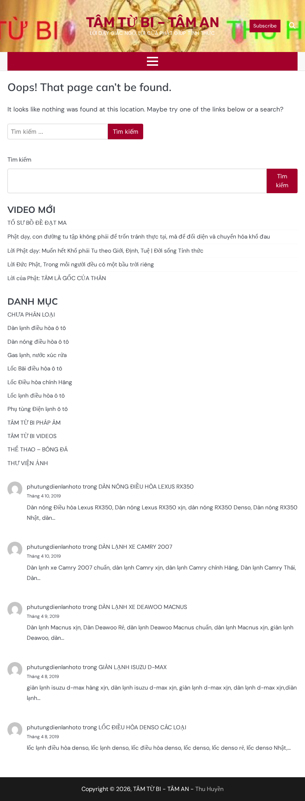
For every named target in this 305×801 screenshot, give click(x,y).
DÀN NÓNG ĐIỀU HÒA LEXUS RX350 (146, 486)
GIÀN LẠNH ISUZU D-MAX (133, 667)
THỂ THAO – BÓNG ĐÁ (37, 449)
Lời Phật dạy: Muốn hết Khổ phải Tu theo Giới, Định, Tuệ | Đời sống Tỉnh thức (105, 250)
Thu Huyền (209, 789)
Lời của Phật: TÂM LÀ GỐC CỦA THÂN (56, 278)
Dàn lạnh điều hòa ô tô (36, 328)
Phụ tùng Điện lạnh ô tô (37, 409)
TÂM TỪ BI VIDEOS (32, 436)
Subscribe (265, 26)
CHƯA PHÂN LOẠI (31, 314)
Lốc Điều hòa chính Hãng (39, 382)
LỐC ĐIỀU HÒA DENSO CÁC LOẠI (142, 727)
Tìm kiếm (19, 159)
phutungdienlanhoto (54, 486)
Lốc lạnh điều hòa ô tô (36, 395)
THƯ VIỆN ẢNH (27, 463)
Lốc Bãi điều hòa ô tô (34, 368)
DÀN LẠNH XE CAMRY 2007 (135, 547)
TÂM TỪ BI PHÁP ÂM (34, 423)
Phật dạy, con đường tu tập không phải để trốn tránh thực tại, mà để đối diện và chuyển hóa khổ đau (138, 236)
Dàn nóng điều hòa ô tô (38, 342)
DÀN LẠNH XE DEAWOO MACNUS (143, 607)
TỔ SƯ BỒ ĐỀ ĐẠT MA (37, 223)
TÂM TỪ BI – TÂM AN (152, 22)
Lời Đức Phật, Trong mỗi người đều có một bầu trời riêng (80, 264)
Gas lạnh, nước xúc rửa (37, 355)
